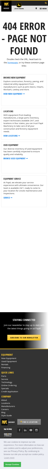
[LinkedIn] (25, 430)
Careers (5, 409)
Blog (3, 412)
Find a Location (30, 422)
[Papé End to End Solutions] (8, 435)
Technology (6, 382)
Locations (5, 403)
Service (4, 379)
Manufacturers (8, 406)
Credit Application (9, 391)
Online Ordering (9, 385)
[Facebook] (19, 430)
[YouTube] (31, 430)
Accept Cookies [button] (12, 464)
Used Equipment (9, 361)
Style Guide (6, 415)
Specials (5, 388)
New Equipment (8, 358)
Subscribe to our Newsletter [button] (24, 337)
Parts (3, 376)
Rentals (4, 364)
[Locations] (36, 8)
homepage (12, 62)
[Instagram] (36, 430)
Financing (5, 367)
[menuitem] (37, 8)
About (4, 400)
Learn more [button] (9, 458)
